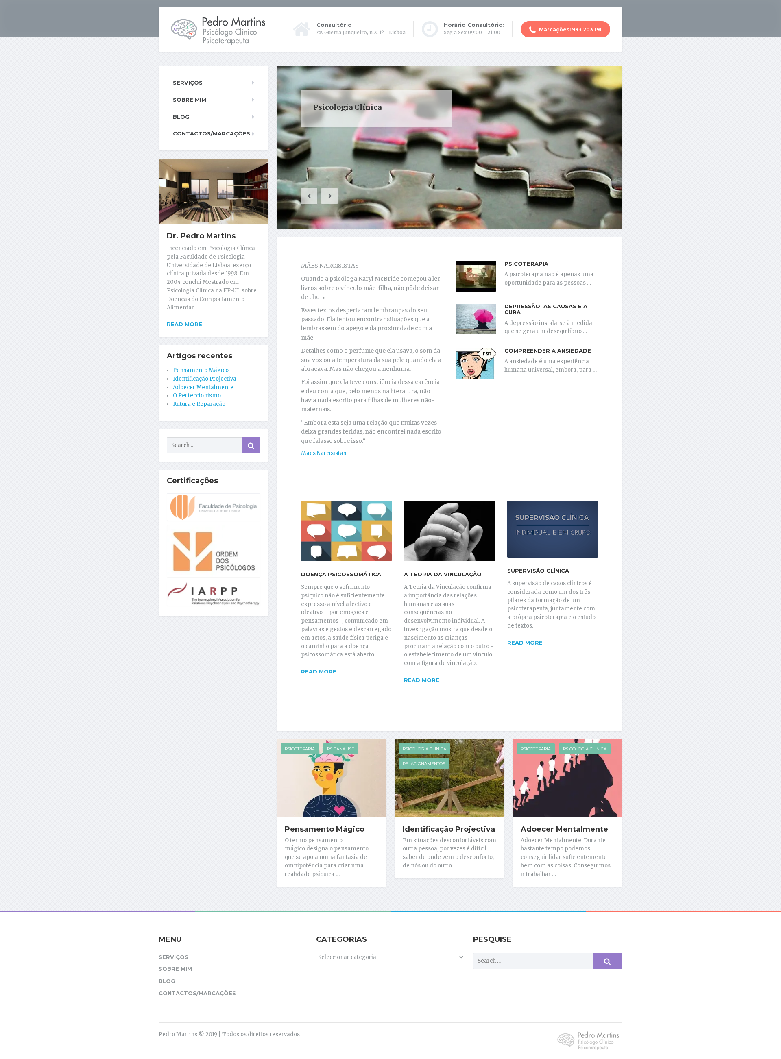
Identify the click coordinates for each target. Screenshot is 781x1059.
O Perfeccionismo (197, 395)
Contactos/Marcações (211, 133)
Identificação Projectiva (449, 829)
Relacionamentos (424, 763)
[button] (309, 196)
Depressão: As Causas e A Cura (545, 309)
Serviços (188, 82)
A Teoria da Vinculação (443, 574)
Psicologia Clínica (424, 749)
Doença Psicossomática (341, 574)
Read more (318, 671)
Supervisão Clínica (538, 570)
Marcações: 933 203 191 (570, 29)
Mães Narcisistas (323, 453)
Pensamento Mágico (324, 829)
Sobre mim (189, 99)
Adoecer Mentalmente (564, 829)
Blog (181, 116)
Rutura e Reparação (199, 404)
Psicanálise (340, 749)
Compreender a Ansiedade (547, 350)
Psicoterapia (526, 263)
